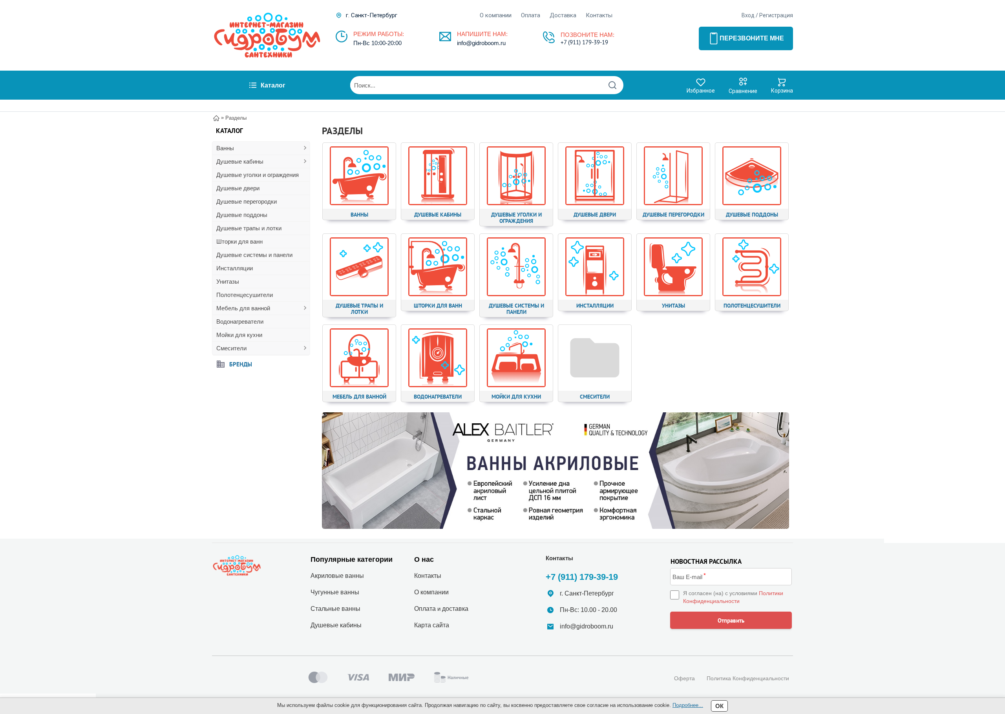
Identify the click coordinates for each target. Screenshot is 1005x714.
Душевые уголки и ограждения (257, 174)
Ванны (225, 148)
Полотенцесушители (244, 294)
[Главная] (216, 117)
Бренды (240, 364)
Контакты (599, 15)
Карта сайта (431, 625)
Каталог (273, 85)
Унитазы (227, 281)
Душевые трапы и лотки (248, 228)
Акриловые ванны (337, 575)
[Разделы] (555, 470)
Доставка (563, 15)
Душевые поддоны (241, 214)
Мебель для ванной (243, 308)
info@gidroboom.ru (481, 43)
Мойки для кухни (239, 335)
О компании (496, 15)
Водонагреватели (239, 321)
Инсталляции (234, 268)
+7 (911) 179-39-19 (584, 42)
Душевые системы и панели (254, 254)
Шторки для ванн (239, 241)
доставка (455, 608)
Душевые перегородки (246, 201)
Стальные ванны (335, 608)
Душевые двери (237, 188)
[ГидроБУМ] (267, 35)
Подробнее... (687, 705)
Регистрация (776, 15)
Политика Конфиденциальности (748, 678)
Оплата (530, 15)
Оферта (684, 678)
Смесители (231, 348)
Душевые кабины (239, 161)
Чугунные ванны (335, 592)
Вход (748, 15)
